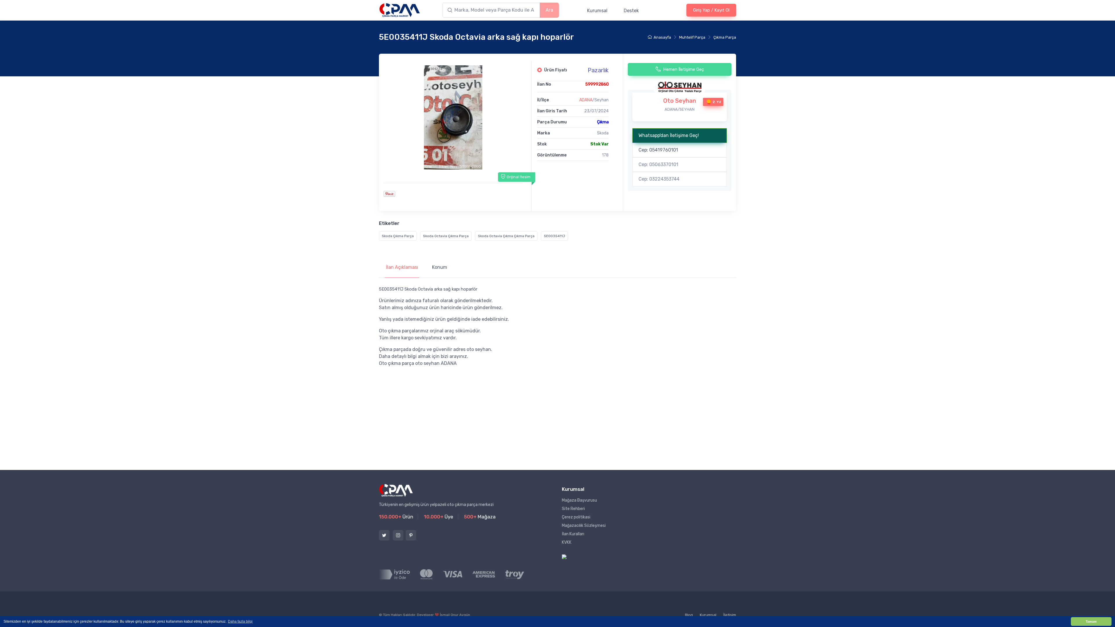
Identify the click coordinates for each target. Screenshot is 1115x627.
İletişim (729, 615)
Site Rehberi (573, 508)
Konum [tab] (439, 267)
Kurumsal (597, 10)
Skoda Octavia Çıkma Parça (446, 236)
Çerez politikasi (576, 517)
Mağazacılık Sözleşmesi (584, 525)
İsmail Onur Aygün (455, 615)
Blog (689, 615)
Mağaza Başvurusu (579, 500)
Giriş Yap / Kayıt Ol (711, 10)
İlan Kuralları (573, 533)
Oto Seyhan (679, 100)
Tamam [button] (1091, 621)
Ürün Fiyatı (555, 70)
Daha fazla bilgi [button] (240, 621)
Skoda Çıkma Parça (398, 236)
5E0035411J (554, 236)
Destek (631, 10)
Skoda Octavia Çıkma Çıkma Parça (506, 236)
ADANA (585, 100)
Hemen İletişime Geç (683, 69)
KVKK (566, 542)
